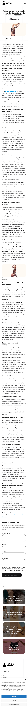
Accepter (14, 696)
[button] (26, 679)
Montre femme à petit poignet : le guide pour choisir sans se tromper (14, 598)
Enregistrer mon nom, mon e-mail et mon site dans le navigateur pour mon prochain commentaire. (13, 568)
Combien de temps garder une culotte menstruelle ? (14, 648)
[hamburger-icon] (25, 3)
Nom (4, 545)
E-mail (4, 551)
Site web (5, 558)
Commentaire (7, 533)
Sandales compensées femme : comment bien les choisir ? (14, 615)
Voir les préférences (14, 704)
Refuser (14, 700)
